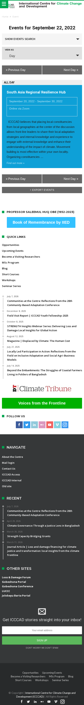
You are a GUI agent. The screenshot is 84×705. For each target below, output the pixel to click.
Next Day (71, 69)
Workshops (8, 280)
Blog (5, 268)
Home (5, 16)
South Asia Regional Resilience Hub (36, 92)
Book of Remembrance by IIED (41, 222)
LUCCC (6, 591)
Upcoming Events (12, 250)
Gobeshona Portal (14, 582)
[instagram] (65, 424)
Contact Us (8, 468)
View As (9, 50)
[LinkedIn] (34, 424)
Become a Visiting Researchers (21, 256)
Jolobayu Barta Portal (16, 595)
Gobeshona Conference (17, 586)
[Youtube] (49, 424)
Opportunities (10, 245)
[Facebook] (19, 424)
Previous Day (16, 69)
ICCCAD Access (11, 474)
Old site (7, 486)
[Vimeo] (57, 424)
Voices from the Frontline (42, 403)
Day (12, 56)
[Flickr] (42, 424)
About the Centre (12, 457)
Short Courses (10, 274)
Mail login (8, 462)
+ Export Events (42, 190)
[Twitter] (26, 424)
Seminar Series (11, 286)
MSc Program (10, 262)
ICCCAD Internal (11, 480)
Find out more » (15, 163)
